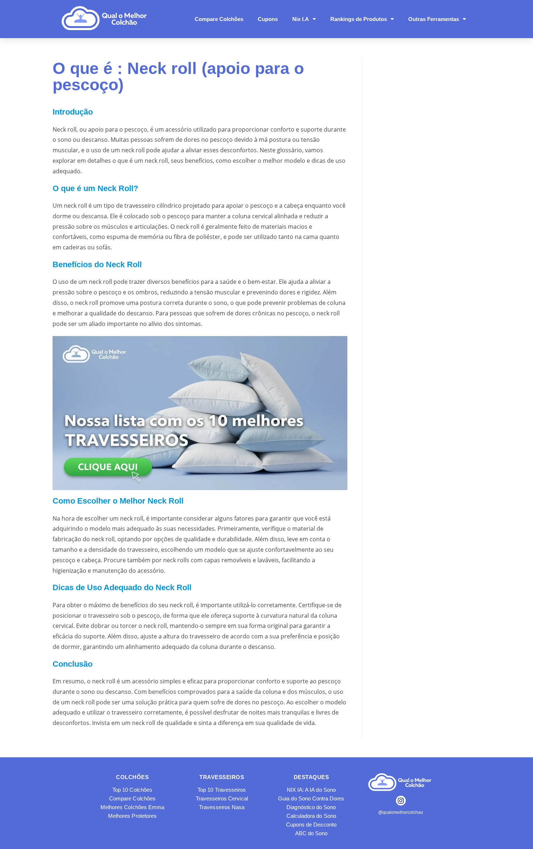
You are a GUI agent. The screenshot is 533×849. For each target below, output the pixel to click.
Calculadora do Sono (311, 816)
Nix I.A (300, 19)
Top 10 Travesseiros (222, 790)
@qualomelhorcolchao (400, 812)
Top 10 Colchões (132, 790)
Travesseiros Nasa (221, 807)
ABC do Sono (311, 833)
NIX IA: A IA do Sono (311, 790)
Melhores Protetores (132, 816)
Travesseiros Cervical (222, 798)
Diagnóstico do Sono (311, 807)
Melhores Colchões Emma (132, 807)
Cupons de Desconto (311, 824)
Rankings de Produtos (358, 19)
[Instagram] (401, 800)
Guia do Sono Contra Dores (311, 798)
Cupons (268, 19)
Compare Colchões (219, 19)
